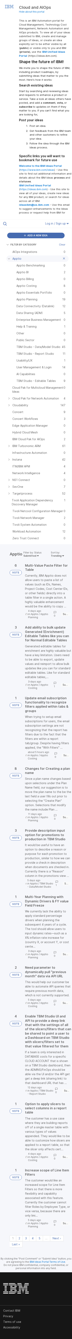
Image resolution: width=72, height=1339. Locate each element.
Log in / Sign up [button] (56, 223)
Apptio (34, 614)
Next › (57, 1238)
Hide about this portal (31, 11)
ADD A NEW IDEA (37, 235)
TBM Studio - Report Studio (40, 1092)
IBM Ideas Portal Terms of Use (47, 1261)
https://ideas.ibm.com (33, 189)
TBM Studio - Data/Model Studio (40, 885)
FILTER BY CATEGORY (23, 244)
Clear (62, 244)
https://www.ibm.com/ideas (37, 169)
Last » (16, 1244)
